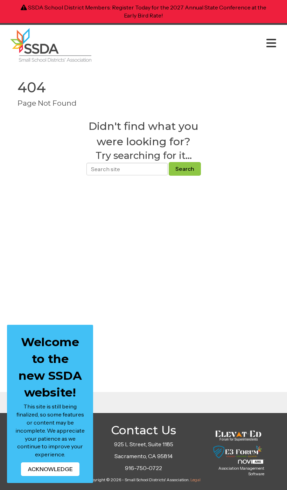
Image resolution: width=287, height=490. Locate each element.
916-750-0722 (143, 467)
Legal (195, 479)
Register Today (131, 7)
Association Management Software (241, 471)
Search (184, 168)
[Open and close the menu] (188, 43)
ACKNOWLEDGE (50, 468)
